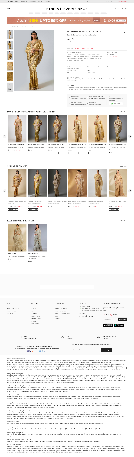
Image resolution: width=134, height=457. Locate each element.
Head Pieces (76, 412)
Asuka (118, 375)
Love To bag (50, 387)
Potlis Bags (63, 416)
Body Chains (84, 412)
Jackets (20, 398)
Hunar (93, 387)
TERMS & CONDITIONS (60, 311)
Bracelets (26, 412)
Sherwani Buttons (112, 403)
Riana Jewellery (34, 389)
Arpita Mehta (102, 368)
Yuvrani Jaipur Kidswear (68, 434)
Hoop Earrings (11, 416)
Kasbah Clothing (109, 378)
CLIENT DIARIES (35, 323)
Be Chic (95, 389)
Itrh (52, 369)
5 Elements (89, 389)
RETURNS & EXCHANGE (61, 308)
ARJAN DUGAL (70, 378)
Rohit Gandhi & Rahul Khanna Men (85, 380)
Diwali (8, 441)
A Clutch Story (71, 389)
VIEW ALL (123, 111)
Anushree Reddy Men (26, 378)
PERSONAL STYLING (36, 318)
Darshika (57, 377)
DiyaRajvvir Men (79, 378)
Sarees (28, 396)
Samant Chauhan (12, 368)
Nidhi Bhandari (80, 389)
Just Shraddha (11, 389)
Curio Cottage (11, 387)
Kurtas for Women (36, 396)
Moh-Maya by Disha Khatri (29, 387)
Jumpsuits (26, 398)
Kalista (66, 362)
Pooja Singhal (28, 360)
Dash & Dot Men (15, 375)
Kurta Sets (22, 396)
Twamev (17, 377)
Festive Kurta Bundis (115, 405)
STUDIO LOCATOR (11, 311)
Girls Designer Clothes (13, 423)
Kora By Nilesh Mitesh (67, 382)
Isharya (18, 387)
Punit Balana (37, 364)
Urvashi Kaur (106, 369)
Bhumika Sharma (117, 366)
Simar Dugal (10, 369)
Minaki (27, 389)
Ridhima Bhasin (79, 364)
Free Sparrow (80, 434)
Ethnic (92, 405)
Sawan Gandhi (112, 368)
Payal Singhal (30, 366)
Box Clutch (39, 418)
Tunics (78, 396)
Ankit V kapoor (42, 375)
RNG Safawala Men (69, 380)
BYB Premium (27, 436)
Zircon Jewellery (37, 414)
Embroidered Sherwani (53, 428)
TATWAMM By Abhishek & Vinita (84, 31)
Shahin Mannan (97, 369)
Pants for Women (107, 396)
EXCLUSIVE (33, 308)
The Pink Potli (59, 387)
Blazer (68, 428)
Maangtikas (56, 412)
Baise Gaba (10, 362)
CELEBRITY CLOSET (35, 316)
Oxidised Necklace (32, 416)
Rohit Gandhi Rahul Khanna (52, 366)
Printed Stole (69, 418)
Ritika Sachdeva (53, 391)
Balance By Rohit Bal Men (27, 382)
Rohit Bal (94, 364)
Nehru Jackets (35, 428)
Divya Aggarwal (30, 368)
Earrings (16, 412)
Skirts (15, 398)
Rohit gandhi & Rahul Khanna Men (90, 375)
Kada (39, 416)
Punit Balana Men (95, 377)
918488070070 (123, 1)
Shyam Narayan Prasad (42, 368)
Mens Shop (10, 407)
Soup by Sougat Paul (74, 368)
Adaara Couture (65, 369)
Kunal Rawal (10, 377)
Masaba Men (24, 380)
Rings (31, 412)
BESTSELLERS (34, 306)
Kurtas (34, 403)
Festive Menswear (19, 407)
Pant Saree (77, 398)
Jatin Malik (16, 378)
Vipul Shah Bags (110, 389)
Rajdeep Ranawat (47, 364)
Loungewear (70, 405)
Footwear (42, 407)
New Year (97, 441)
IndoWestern (104, 405)
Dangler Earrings (102, 414)
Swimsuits (33, 398)
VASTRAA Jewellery (81, 387)
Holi (12, 441)
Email (107, 314)
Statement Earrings (91, 414)
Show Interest (80, 48)
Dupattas (39, 398)
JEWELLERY (23, 1)
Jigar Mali (57, 369)
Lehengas (9, 396)
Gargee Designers (90, 378)
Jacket (63, 428)
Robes (83, 403)
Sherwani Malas (79, 405)
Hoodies (78, 403)
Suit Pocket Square (69, 403)
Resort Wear (116, 396)
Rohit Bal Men (104, 375)
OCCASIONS (34, 321)
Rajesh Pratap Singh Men (67, 375)
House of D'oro (20, 389)
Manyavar (25, 362)
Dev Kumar (64, 377)
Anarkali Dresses (64, 423)
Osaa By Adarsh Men (102, 360)
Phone (115, 314)
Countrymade (33, 375)
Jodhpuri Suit (19, 405)
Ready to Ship (85, 398)
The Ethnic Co (33, 377)
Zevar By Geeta (100, 387)
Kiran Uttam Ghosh (74, 362)
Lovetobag (55, 389)
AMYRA (118, 389)
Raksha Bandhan (34, 441)
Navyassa (57, 434)
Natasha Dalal (19, 360)
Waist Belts (88, 416)
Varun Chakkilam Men (54, 382)
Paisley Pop (36, 391)
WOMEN (10, 1)
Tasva (8, 375)
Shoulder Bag (23, 418)
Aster (89, 387)
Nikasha (72, 366)
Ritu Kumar (88, 364)
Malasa (17, 369)
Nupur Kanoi (107, 362)
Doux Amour (62, 389)
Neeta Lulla (86, 366)
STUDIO (40, 1)
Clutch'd (66, 387)
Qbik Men (9, 378)
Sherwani (29, 403)
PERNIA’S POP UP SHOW (13, 308)
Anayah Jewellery (46, 389)
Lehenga (22, 423)
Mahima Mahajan (86, 362)
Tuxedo (26, 405)
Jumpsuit (55, 405)
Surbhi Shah (21, 368)
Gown (56, 396)
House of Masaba (93, 368)
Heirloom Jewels (106, 412)
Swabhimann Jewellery (113, 387)
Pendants (114, 412)
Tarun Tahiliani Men (118, 377)
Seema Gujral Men (102, 380)
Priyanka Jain (63, 368)
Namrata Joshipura (105, 366)
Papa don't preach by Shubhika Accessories (19, 391)
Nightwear (46, 398)
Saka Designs (108, 434)
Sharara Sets (63, 396)
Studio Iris (74, 369)
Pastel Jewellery (47, 414)
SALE (32, 311)
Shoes (43, 416)
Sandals (48, 416)
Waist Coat (54, 403)
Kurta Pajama (11, 405)
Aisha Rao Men (61, 378)
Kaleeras (63, 412)
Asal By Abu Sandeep (63, 360)
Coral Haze (102, 389)
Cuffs (20, 412)
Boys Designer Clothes (13, 428)
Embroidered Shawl (59, 418)
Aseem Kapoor (115, 369)
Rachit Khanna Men (38, 378)
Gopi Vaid (84, 368)
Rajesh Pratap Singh (59, 364)
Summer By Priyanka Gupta (117, 360)
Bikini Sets (10, 398)
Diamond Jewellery (69, 414)
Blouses (53, 398)
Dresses (51, 396)
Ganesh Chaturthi (58, 441)
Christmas (74, 441)
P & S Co (16, 434)
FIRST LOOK (48, 1)
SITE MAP (57, 318)
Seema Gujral (120, 364)
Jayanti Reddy (59, 362)
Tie (47, 407)
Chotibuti (30, 434)
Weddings (81, 441)
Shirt (72, 428)
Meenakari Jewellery (12, 414)
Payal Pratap (29, 364)
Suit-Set (103, 403)
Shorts (88, 403)
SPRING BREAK (121, 380)
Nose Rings (49, 412)
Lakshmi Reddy (38, 434)
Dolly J (72, 360)
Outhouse (72, 387)
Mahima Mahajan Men (13, 380)
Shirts (23, 403)
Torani (124, 368)
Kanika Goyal (54, 368)
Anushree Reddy (51, 360)
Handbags (76, 416)
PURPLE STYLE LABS (12, 306)
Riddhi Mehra (70, 364)
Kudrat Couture (119, 378)
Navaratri (42, 441)
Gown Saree (69, 398)
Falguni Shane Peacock (81, 360)
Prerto (60, 391)
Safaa (39, 369)
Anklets (98, 412)
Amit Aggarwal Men (106, 377)
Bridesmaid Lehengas (88, 396)
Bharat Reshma (49, 377)
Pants (42, 403)
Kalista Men (100, 378)
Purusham (41, 377)
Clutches (69, 416)
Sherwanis (45, 396)
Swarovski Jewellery (25, 414)
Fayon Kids (10, 434)
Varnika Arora (42, 387)
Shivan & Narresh (34, 362)
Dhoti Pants (98, 396)
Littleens (100, 434)
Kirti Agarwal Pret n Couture (15, 436)
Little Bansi (23, 434)
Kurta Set (51, 423)
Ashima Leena (65, 366)
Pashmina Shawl (48, 418)
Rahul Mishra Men (58, 380)
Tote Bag (16, 418)
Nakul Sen (100, 362)
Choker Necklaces (21, 416)
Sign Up (106, 350)
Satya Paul (36, 360)
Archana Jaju (32, 369)
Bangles (36, 412)
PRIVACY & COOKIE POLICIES (62, 313)
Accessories (62, 405)
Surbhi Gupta (24, 369)
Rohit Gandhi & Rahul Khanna (106, 364)
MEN (16, 1)
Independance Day (20, 441)
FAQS (56, 316)
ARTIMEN (47, 378)
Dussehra (49, 441)
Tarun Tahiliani (21, 366)
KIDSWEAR (33, 1)
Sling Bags (102, 416)
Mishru (94, 362)
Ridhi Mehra (18, 362)
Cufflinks (87, 405)
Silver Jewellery (80, 414)
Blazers (98, 403)
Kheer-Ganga (24, 377)
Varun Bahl (79, 366)
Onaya (42, 362)
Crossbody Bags (111, 416)
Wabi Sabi (113, 375)
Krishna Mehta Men (73, 377)
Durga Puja (67, 441)
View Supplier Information (114, 56)
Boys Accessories (101, 428)
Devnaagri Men (84, 377)
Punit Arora (49, 380)
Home (8, 27)
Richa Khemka (46, 369)
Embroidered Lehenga (32, 423)
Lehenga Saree (60, 398)
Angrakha (32, 405)
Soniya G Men (112, 380)
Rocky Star (92, 360)
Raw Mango (10, 360)
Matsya (119, 368)
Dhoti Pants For (79, 423)
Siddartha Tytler (11, 366)
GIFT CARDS (34, 313)
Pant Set (27, 407)
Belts (53, 416)
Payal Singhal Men (39, 380)
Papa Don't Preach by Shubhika (16, 364)
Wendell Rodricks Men (13, 382)
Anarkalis (15, 396)
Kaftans (74, 396)
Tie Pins (60, 403)
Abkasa (53, 378)
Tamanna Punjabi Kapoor (85, 369)
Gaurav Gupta (39, 366)
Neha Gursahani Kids (91, 434)
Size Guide (90, 48)
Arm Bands (92, 412)
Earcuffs (69, 412)
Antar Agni (43, 360)
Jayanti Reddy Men (41, 382)
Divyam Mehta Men (53, 375)
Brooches (51, 407)
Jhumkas (110, 414)
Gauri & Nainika (49, 362)
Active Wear (34, 407)
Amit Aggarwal (94, 366)
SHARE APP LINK (122, 319)
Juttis (57, 416)
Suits (38, 403)
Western (97, 405)
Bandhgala (39, 405)
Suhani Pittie (43, 391)
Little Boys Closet (48, 434)
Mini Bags (9, 418)
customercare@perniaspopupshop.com (92, 310)
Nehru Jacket (17, 403)
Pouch (82, 416)
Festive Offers (94, 398)
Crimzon (65, 391)
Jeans (119, 403)
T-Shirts (93, 403)
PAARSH (31, 380)
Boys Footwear (90, 428)
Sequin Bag (31, 418)
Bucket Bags (120, 416)
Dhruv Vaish (24, 375)
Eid (27, 441)
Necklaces (9, 412)
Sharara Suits (44, 423)
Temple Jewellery (58, 414)
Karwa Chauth (89, 441)
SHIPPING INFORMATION (61, 306)
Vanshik (77, 375)
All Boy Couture (117, 434)
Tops (69, 396)
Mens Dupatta (47, 405)
